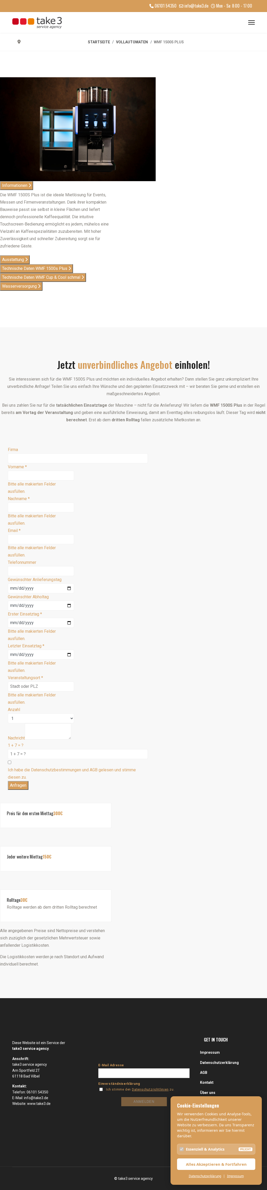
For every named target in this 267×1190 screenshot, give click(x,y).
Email (14, 530)
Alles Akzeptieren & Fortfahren (216, 1164)
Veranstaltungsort (25, 677)
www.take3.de (39, 1104)
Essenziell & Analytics (205, 1149)
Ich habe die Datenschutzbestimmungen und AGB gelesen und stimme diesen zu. (72, 773)
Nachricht (16, 738)
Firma (13, 449)
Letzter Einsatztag (26, 645)
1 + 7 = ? (15, 745)
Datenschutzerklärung (205, 1176)
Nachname (19, 498)
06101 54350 (166, 6)
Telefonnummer (22, 562)
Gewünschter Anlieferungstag (35, 579)
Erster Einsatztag (25, 614)
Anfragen (18, 785)
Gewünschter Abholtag (28, 596)
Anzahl (14, 709)
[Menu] (251, 22)
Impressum (235, 1176)
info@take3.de (196, 6)
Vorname (17, 466)
